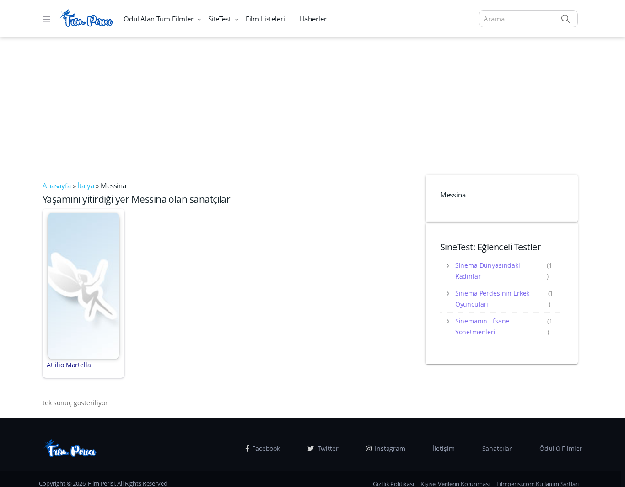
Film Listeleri (265, 18)
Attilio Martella (69, 364)
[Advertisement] (312, 106)
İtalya (85, 185)
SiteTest (219, 18)
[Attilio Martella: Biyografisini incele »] (83, 284)
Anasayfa (57, 185)
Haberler (313, 18)
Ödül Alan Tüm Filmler (159, 18)
